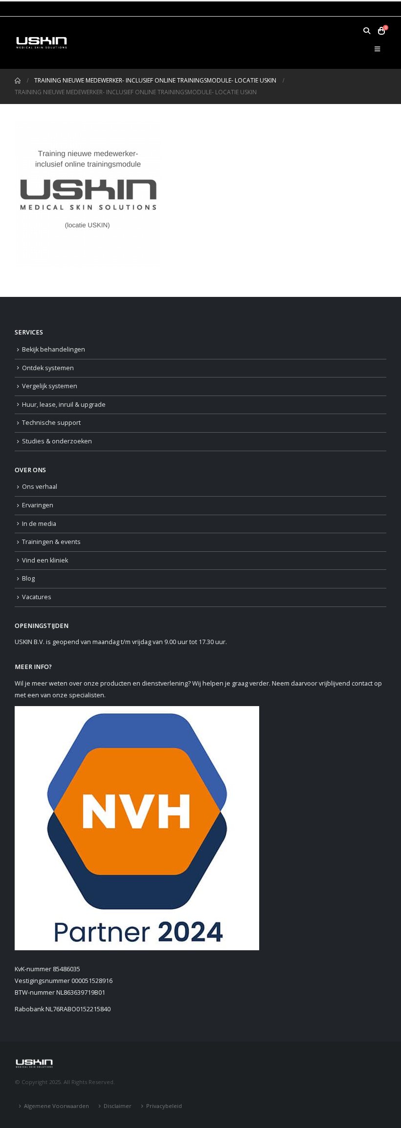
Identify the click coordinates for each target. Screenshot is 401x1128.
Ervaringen (37, 505)
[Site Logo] (41, 42)
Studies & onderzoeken (57, 441)
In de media (39, 524)
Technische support (51, 422)
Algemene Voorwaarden (56, 1105)
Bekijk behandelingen (53, 349)
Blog (28, 578)
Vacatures (36, 597)
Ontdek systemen (48, 368)
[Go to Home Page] (18, 80)
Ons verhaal (39, 486)
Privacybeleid (164, 1105)
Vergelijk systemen (49, 386)
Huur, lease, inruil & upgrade (64, 404)
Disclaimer (118, 1105)
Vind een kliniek (45, 560)
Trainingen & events (51, 542)
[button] (366, 31)
